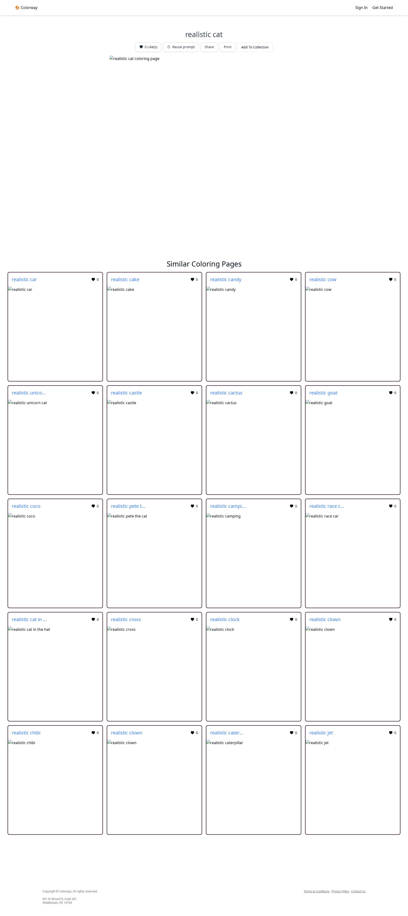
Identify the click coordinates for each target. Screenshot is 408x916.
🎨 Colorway (26, 7)
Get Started (382, 7)
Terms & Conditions (317, 891)
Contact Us (358, 891)
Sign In (361, 7)
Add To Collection (255, 47)
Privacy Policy (340, 891)
